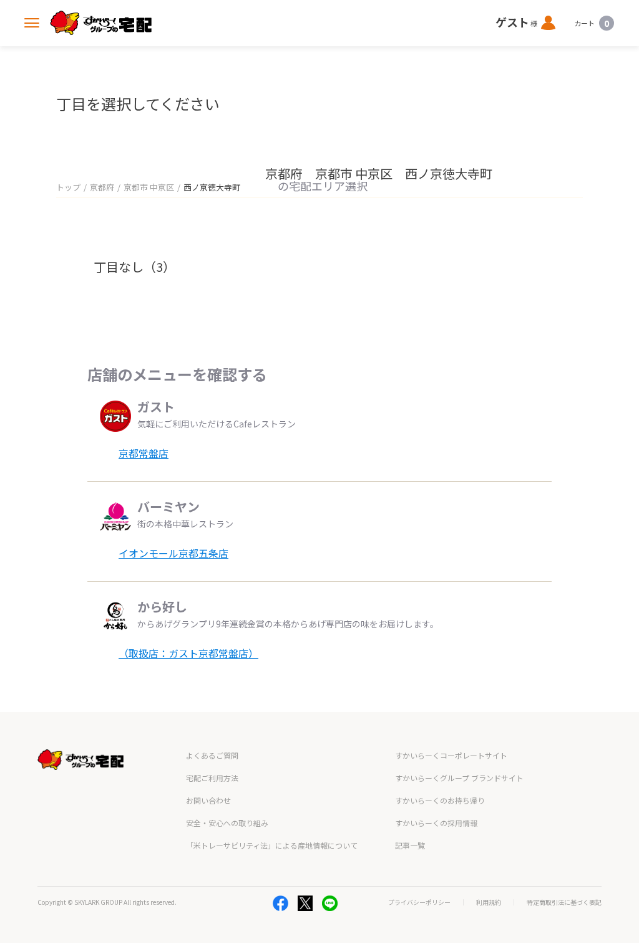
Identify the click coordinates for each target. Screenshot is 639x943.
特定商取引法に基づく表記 (564, 902)
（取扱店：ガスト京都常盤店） (188, 653)
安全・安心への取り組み (227, 822)
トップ (68, 187)
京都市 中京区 (149, 187)
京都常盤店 (143, 453)
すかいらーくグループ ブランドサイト (459, 777)
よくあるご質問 (212, 755)
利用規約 (488, 902)
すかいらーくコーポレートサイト (451, 755)
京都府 (102, 187)
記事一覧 (410, 845)
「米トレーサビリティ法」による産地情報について (272, 845)
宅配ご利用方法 (212, 777)
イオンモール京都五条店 (173, 553)
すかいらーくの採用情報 (436, 822)
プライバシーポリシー (419, 902)
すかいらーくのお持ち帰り (440, 800)
